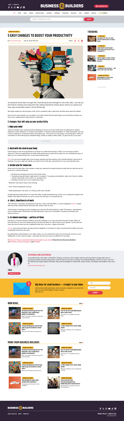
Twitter (19, 242)
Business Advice (40, 13)
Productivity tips (14, 273)
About (10, 5)
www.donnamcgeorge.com (36, 265)
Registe (14, 414)
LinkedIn (37, 242)
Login (9, 414)
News (25, 13)
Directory (93, 13)
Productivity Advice (14, 32)
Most (9, 159)
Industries (49, 13)
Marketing (57, 13)
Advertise (16, 5)
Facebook (13, 242)
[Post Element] (26, 314)
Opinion (31, 13)
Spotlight (86, 13)
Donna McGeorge (15, 41)
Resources (73, 13)
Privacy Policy (102, 414)
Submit (95, 292)
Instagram (26, 242)
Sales (80, 13)
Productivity (65, 13)
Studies (10, 228)
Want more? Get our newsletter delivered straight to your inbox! (30, 240)
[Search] (14, 13)
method (73, 203)
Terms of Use (112, 414)
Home (19, 13)
